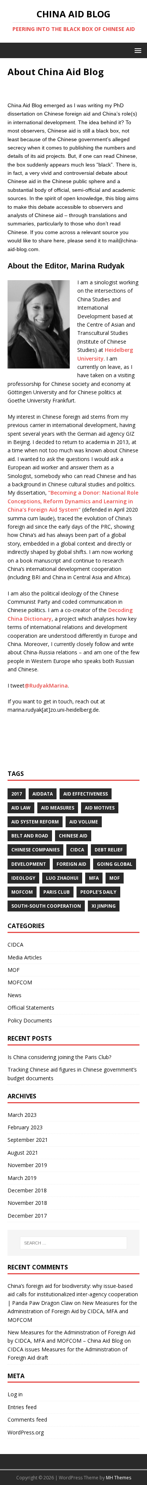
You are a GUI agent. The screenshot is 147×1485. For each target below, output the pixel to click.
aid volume (83, 822)
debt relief (109, 850)
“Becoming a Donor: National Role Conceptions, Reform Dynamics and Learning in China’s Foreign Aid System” (73, 501)
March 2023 (22, 1114)
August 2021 (23, 1152)
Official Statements (31, 1007)
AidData (42, 794)
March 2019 (22, 1177)
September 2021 (28, 1139)
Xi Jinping (104, 906)
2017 (16, 794)
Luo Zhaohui (62, 878)
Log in (15, 1394)
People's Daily (98, 892)
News (14, 995)
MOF (114, 878)
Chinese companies (35, 850)
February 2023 (25, 1127)
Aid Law (21, 808)
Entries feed (22, 1407)
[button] (136, 50)
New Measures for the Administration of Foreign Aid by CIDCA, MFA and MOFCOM (72, 1311)
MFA (94, 878)
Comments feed (27, 1419)
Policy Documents (30, 1020)
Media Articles (25, 957)
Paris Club (56, 892)
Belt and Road (29, 836)
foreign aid (71, 864)
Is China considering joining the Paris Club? (59, 1057)
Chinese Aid (73, 836)
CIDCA (77, 850)
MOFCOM (22, 892)
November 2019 (27, 1165)
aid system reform (35, 822)
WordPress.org (26, 1432)
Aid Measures (57, 808)
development (28, 864)
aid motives (100, 808)
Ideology (23, 878)
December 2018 (27, 1190)
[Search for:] (73, 1243)
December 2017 (27, 1215)
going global (114, 864)
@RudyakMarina (46, 685)
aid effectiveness (85, 794)
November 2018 (27, 1202)
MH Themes (118, 1477)
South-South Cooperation (46, 906)
